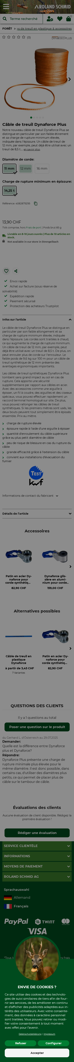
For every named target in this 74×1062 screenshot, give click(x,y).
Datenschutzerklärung (30, 1034)
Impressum (49, 1034)
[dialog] (37, 531)
